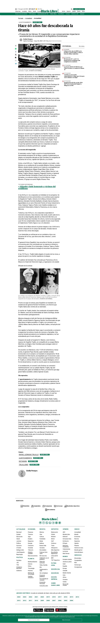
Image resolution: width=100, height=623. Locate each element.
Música (42, 532)
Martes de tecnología (31, 573)
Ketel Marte (61, 14)
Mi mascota (43, 556)
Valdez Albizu (53, 14)
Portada (20, 18)
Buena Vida (43, 545)
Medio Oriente (67, 573)
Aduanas (82, 14)
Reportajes (19, 554)
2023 (24, 597)
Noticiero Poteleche (66, 546)
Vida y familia (43, 565)
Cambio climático (30, 577)
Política (29, 11)
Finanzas (30, 532)
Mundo (34, 11)
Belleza (42, 543)
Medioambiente (32, 561)
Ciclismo (53, 543)
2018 (53, 597)
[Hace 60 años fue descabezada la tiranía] (15, 48)
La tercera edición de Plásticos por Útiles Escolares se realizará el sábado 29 (74, 68)
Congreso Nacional (19, 567)
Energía (30, 543)
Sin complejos (44, 573)
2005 (65, 600)
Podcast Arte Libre (43, 553)
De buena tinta (67, 539)
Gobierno (19, 570)
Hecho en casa (78, 548)
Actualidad (24, 11)
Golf (52, 541)
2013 (18, 600)
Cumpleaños (78, 560)
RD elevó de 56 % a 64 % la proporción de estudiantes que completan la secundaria (72, 60)
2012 (24, 600)
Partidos (18, 560)
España (65, 566)
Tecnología (31, 568)
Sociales (42, 548)
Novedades (43, 550)
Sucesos (19, 545)
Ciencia (30, 564)
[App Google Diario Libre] (38, 610)
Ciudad (18, 534)
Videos (83, 11)
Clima (29, 566)
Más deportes (55, 550)
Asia (64, 575)
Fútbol (53, 534)
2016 (65, 597)
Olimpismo (54, 548)
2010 (36, 600)
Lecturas (65, 551)
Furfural (68, 14)
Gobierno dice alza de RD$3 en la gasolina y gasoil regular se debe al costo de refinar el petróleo (73, 53)
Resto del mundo (65, 584)
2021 (36, 597)
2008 (48, 600)
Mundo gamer (78, 550)
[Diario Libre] (50, 10)
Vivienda (30, 548)
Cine (41, 534)
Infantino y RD (74, 14)
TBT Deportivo (55, 560)
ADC (64, 532)
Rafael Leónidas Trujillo (29, 454)
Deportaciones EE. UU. (43, 14)
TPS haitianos (32, 14)
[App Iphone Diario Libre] (49, 610)
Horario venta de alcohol (21, 14)
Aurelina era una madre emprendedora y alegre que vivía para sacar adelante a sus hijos (74, 76)
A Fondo (18, 548)
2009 (42, 600)
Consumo (31, 545)
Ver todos (81, 46)
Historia (30, 570)
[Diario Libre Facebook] (40, 522)
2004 (71, 600)
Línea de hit (54, 556)
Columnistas (66, 549)
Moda (41, 541)
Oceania (65, 579)
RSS (75, 562)
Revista (63, 11)
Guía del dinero (78, 552)
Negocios (31, 541)
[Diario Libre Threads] (56, 523)
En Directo (66, 541)
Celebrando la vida (44, 570)
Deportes (69, 11)
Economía (39, 11)
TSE (17, 565)
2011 (30, 600)
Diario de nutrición (42, 562)
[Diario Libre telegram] (53, 523)
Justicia (18, 541)
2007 (53, 600)
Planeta (78, 11)
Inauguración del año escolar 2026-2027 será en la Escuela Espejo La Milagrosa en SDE (73, 84)
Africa (64, 577)
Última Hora (17, 11)
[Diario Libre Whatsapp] (59, 523)
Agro (29, 536)
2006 (59, 600)
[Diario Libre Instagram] (43, 522)
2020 (42, 597)
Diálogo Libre (20, 550)
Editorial (65, 536)
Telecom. (30, 550)
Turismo (30, 534)
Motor (53, 539)
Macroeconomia (32, 556)
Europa (65, 568)
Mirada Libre (66, 534)
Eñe (41, 567)
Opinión (74, 11)
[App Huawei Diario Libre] (61, 610)
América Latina (67, 561)
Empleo (30, 539)
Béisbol (53, 536)
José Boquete (20, 552)
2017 (59, 597)
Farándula (42, 539)
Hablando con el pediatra (44, 558)
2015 (71, 597)
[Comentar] (15, 57)
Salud (18, 539)
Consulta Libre (44, 586)
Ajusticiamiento (25, 458)
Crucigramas (78, 567)
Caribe (64, 581)
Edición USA (55, 569)
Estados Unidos (67, 559)
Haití (64, 564)
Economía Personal (42, 583)
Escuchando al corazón (44, 579)
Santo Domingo (28, 41)
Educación (19, 536)
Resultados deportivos (54, 553)
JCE (17, 562)
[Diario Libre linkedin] (50, 523)
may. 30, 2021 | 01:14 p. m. (42, 41)
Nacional (18, 532)
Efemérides (77, 558)
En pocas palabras (42, 575)
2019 (48, 597)
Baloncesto (54, 532)
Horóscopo (77, 565)
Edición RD (55, 573)
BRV (52, 558)
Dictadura (23, 461)
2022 (30, 597)
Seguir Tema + (37, 22)
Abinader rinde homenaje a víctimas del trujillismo (37, 188)
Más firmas (66, 553)
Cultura (42, 536)
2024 (18, 597)
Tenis (52, 545)
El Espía (65, 543)
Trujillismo (23, 464)
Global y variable (30, 553)
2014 (77, 597)
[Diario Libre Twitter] (46, 523)
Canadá (65, 570)
